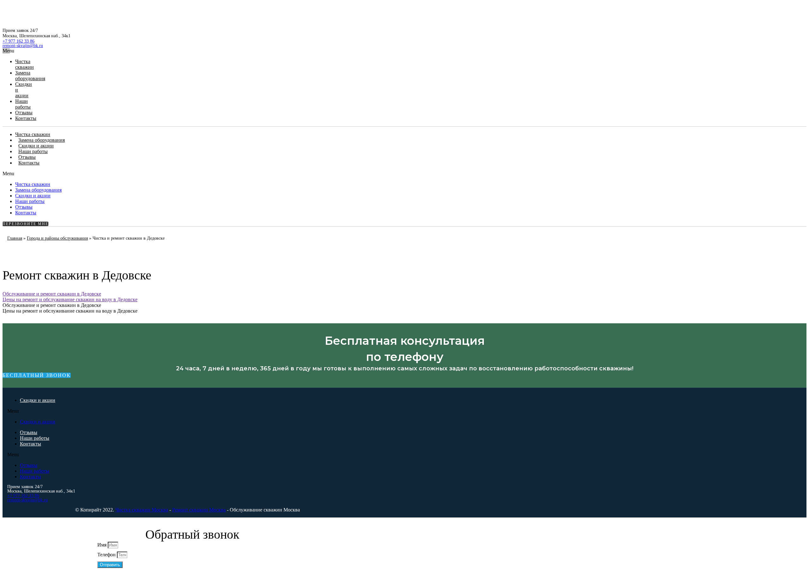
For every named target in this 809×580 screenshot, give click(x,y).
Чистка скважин (24, 64)
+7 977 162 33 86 (18, 41)
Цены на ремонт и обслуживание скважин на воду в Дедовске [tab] (70, 311)
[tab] (183, 294)
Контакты (25, 118)
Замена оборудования (30, 75)
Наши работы (23, 104)
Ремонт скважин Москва (199, 509)
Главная (14, 238)
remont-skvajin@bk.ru (23, 45)
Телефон (107, 554)
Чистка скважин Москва (141, 509)
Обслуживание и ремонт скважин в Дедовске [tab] (52, 305)
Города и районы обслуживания (57, 238)
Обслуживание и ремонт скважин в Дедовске (52, 293)
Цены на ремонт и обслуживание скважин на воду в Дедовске (70, 299)
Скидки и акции (36, 145)
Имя (102, 544)
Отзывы (24, 112)
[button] (6, 51)
